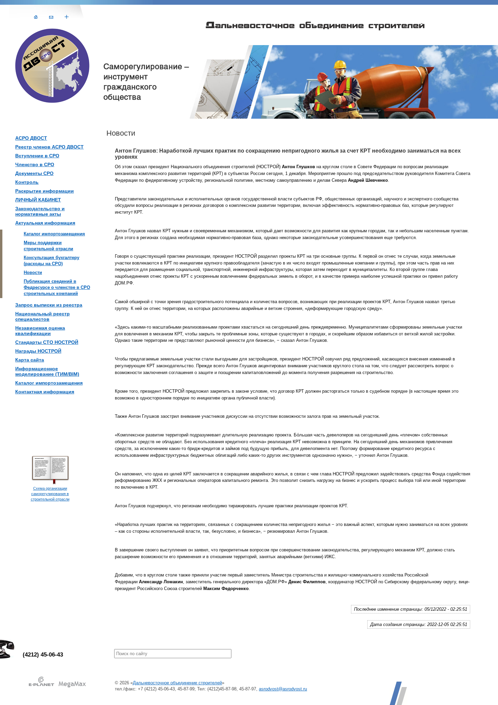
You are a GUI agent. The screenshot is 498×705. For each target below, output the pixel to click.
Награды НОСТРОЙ (38, 351)
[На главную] (36, 17)
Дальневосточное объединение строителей (177, 682)
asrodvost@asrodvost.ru (283, 688)
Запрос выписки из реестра (48, 305)
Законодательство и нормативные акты (40, 211)
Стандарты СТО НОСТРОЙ (46, 342)
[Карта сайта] (66, 17)
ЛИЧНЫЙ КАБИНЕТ (38, 199)
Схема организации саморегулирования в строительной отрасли (50, 493)
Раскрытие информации (44, 191)
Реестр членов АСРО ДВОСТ (49, 147)
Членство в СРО (34, 164)
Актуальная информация (45, 223)
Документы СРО (34, 173)
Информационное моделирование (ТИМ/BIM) (47, 371)
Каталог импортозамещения (49, 383)
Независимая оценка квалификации (40, 330)
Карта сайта (29, 360)
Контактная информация (44, 391)
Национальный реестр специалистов (42, 316)
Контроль (27, 182)
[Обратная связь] (51, 17)
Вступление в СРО (37, 155)
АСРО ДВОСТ (31, 138)
